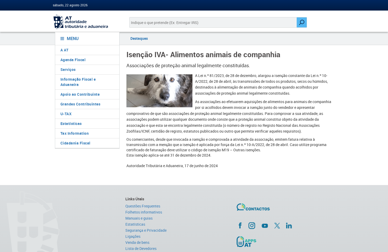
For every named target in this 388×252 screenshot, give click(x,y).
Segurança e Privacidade (146, 230)
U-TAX (66, 113)
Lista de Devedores (141, 248)
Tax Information (74, 133)
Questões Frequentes (142, 206)
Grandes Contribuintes (80, 103)
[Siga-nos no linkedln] (289, 225)
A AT (64, 49)
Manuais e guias (139, 218)
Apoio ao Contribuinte (80, 94)
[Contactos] (269, 209)
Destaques (139, 38)
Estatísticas (71, 123)
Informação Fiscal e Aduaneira (78, 82)
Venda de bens (137, 242)
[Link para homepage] (85, 21)
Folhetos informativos (143, 212)
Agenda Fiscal (73, 59)
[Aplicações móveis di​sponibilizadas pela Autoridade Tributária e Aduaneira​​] (285, 241)
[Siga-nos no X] (277, 225)
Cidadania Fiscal (75, 143)
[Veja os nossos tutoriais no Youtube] (265, 225)
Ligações (132, 236)
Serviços (68, 69)
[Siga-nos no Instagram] (252, 225)
